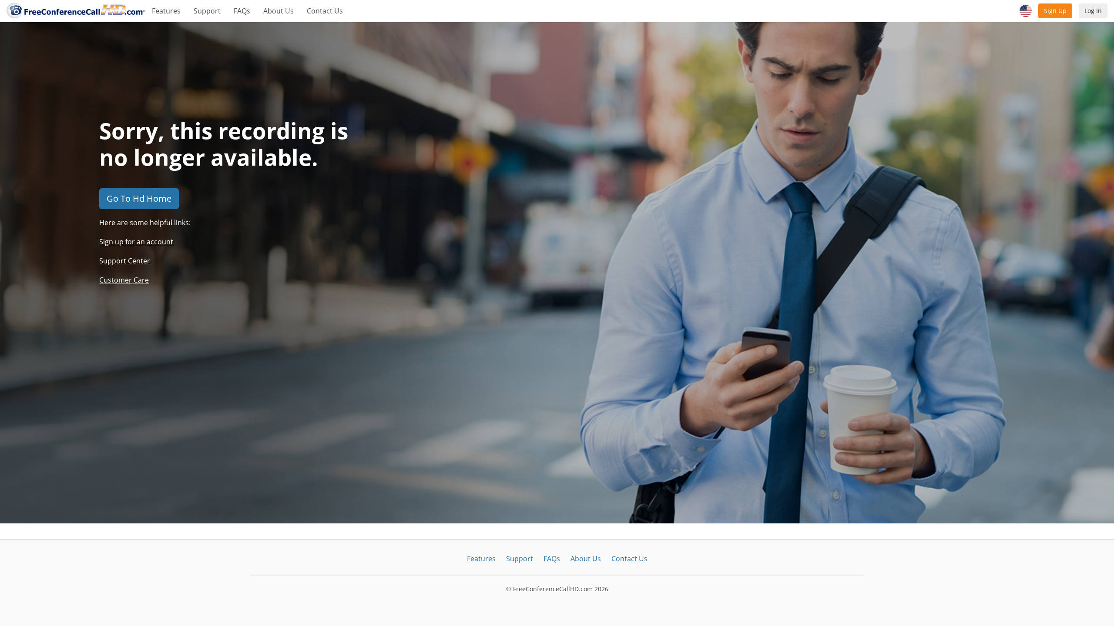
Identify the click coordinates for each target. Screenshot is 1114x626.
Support (207, 11)
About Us (278, 11)
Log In (1093, 11)
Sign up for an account (136, 241)
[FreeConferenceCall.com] (76, 11)
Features (166, 11)
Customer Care (124, 280)
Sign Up (1055, 11)
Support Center (124, 261)
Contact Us (325, 11)
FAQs (242, 11)
